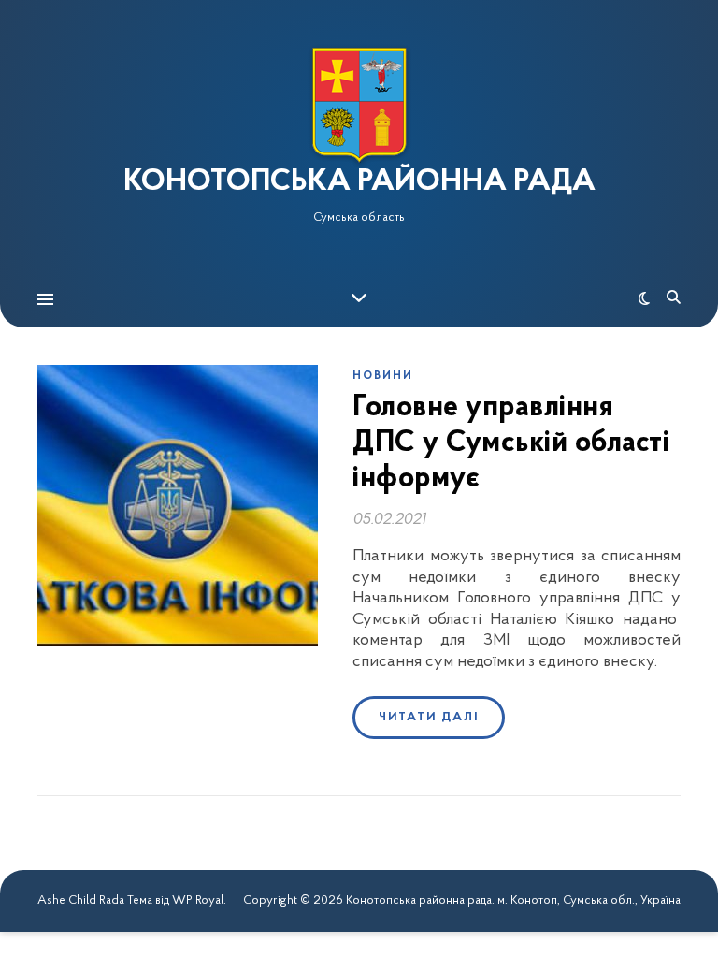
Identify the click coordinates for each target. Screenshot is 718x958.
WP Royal (197, 900)
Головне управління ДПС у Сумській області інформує (510, 444)
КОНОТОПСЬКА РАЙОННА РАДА (359, 182)
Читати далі (429, 717)
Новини (382, 376)
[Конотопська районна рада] (359, 105)
